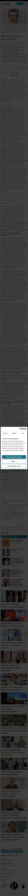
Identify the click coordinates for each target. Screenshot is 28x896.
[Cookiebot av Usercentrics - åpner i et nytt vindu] (19, 429)
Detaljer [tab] (14, 433)
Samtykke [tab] (5, 433)
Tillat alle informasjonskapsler (14, 457)
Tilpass (13, 461)
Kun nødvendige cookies (14, 466)
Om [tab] (23, 433)
